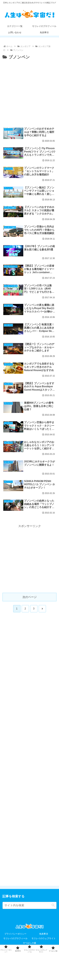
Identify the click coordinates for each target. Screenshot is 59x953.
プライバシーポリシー (15, 934)
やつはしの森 (29, 943)
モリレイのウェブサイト (43, 938)
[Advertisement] (29, 91)
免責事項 (43, 934)
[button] (53, 905)
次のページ (29, 597)
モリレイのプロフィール (15, 938)
